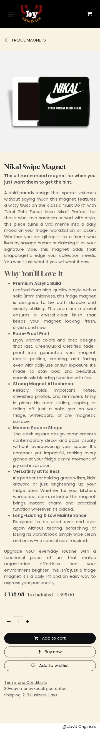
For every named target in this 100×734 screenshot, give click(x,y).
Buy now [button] (53, 652)
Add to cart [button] (53, 638)
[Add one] (27, 621)
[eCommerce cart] (89, 14)
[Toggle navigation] (10, 14)
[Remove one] (8, 621)
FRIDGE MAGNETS (28, 40)
